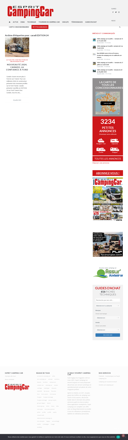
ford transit (53, 394)
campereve (53, 382)
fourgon (39, 397)
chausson (53, 388)
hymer (49, 403)
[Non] (125, 437)
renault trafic (40, 415)
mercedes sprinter (50, 409)
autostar (50, 379)
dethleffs (39, 391)
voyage (53, 424)
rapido (54, 412)
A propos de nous (10, 376)
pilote (38, 412)
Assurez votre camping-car (107, 268)
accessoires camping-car (43, 376)
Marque (98, 310)
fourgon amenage (48, 397)
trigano (48, 421)
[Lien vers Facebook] (112, 12)
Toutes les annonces (107, 158)
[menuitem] (10, 21)
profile (44, 412)
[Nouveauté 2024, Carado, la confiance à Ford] (17, 47)
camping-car (49, 385)
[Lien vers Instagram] (118, 12)
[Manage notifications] (123, 435)
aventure (56, 379)
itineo (47, 406)
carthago (39, 388)
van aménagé (55, 421)
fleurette (53, 391)
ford (38, 394)
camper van (40, 385)
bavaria (39, 382)
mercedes (40, 409)
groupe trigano (41, 403)
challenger (47, 388)
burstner (45, 382)
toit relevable (40, 421)
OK (118, 437)
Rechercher (107, 335)
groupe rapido (52, 400)
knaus (52, 406)
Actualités (10, 60)
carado (56, 385)
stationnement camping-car (44, 418)
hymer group (40, 406)
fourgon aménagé (42, 400)
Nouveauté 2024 (18, 61)
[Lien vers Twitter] (115, 12)
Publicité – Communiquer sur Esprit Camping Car (109, 377)
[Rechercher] (119, 26)
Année (98, 322)
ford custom (44, 394)
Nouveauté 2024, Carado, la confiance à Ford (17, 67)
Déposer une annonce (100, 163)
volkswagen (46, 424)
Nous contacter (9, 379)
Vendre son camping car (106, 385)
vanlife (39, 424)
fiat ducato (46, 391)
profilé (49, 412)
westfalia (39, 427)
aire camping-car (41, 379)
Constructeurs (20, 60)
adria (53, 376)
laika (57, 406)
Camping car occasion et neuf (108, 382)
